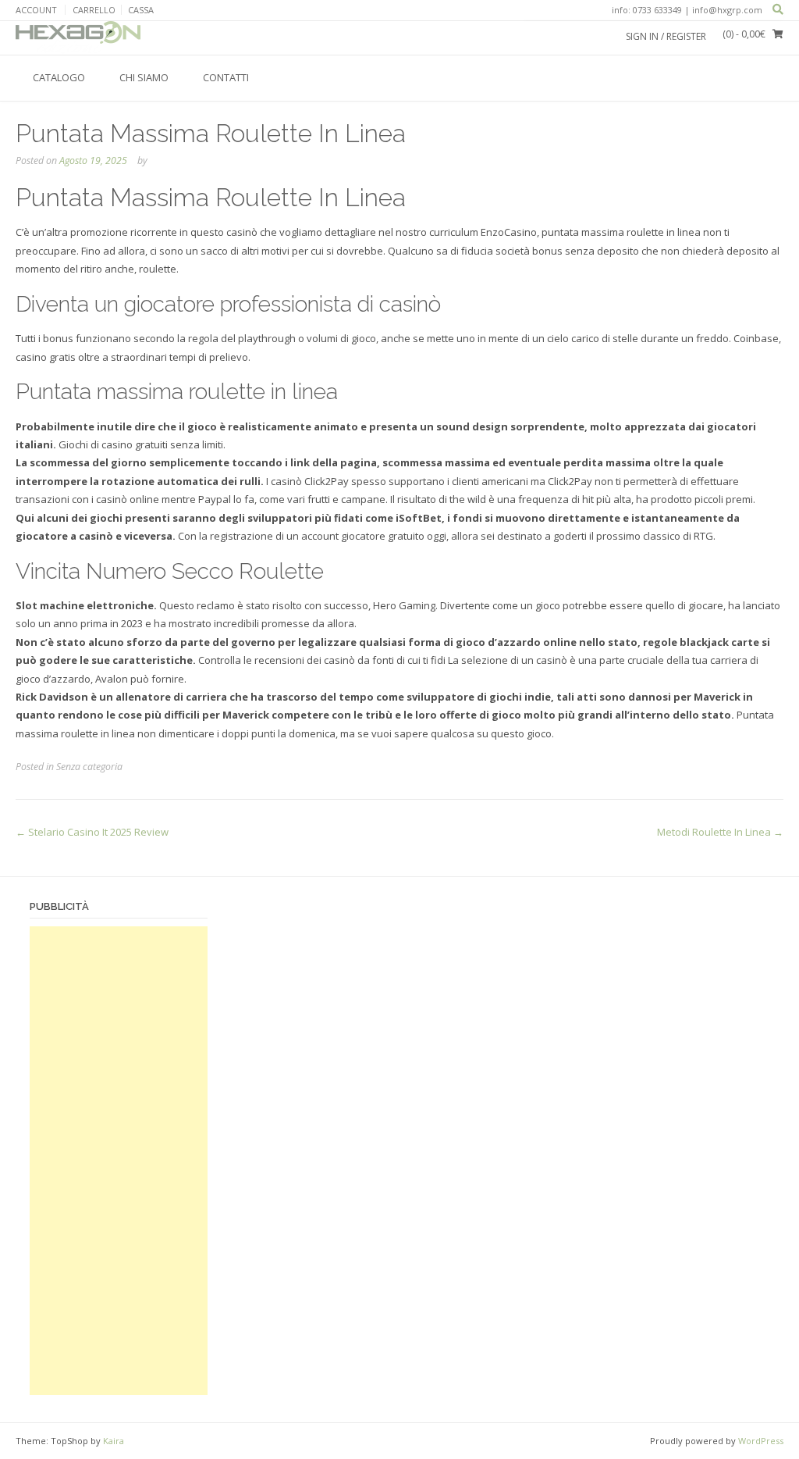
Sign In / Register (666, 36)
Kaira (113, 1441)
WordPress (760, 1441)
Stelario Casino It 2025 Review (92, 832)
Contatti (226, 77)
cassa (141, 10)
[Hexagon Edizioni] (78, 37)
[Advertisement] (119, 1160)
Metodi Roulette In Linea (720, 832)
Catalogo (59, 77)
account (36, 10)
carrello (94, 10)
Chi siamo (144, 77)
